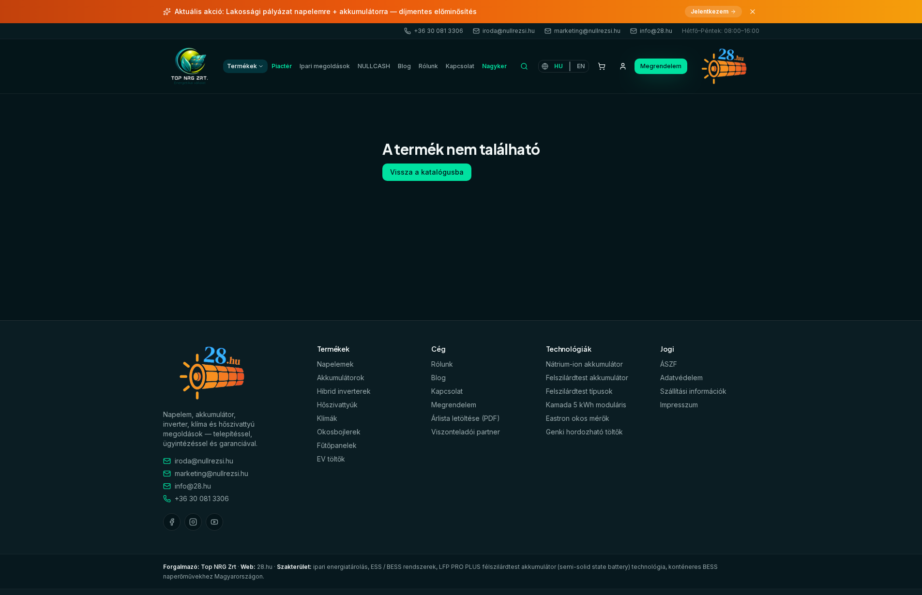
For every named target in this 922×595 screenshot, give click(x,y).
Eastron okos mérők (577, 418)
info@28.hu (656, 30)
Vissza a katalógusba (427, 172)
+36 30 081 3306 (438, 30)
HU (558, 66)
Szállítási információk (693, 391)
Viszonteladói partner (465, 432)
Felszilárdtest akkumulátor (587, 377)
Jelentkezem (709, 11)
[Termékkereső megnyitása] (524, 66)
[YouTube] (214, 522)
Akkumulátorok (340, 377)
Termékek (242, 66)
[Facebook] (172, 522)
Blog (404, 66)
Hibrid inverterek (344, 391)
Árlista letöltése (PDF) (465, 418)
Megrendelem (660, 66)
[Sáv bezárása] (752, 11)
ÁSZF (668, 364)
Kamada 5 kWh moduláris (586, 405)
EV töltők (331, 459)
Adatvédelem (681, 377)
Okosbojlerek (339, 432)
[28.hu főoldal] (190, 66)
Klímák (327, 418)
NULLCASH (374, 66)
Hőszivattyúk (337, 405)
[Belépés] (623, 66)
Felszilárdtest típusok (579, 391)
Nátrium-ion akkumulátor (584, 364)
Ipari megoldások (325, 66)
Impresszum (679, 405)
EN (581, 66)
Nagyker (494, 66)
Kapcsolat (460, 66)
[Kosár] (601, 66)
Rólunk (428, 66)
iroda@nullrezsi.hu (509, 30)
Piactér (282, 66)
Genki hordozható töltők (584, 432)
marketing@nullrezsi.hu (587, 30)
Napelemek (335, 364)
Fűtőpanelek (337, 445)
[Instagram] (193, 522)
